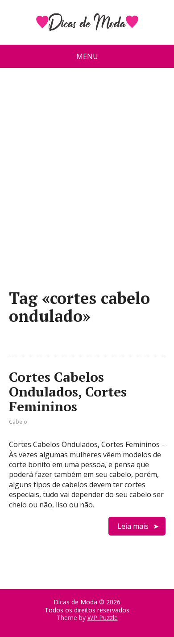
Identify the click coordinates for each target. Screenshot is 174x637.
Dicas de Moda (76, 602)
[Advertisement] (87, 182)
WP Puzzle (102, 617)
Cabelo (18, 422)
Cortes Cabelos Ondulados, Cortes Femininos (68, 391)
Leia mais (133, 526)
